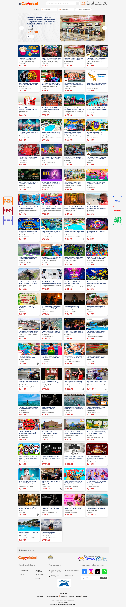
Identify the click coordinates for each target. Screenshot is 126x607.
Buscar (103, 577)
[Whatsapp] (104, 571)
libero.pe (71, 596)
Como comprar (39, 574)
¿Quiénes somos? (23, 570)
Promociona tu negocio (39, 577)
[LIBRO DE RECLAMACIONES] (64, 583)
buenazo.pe (86, 596)
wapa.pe (78, 596)
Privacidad (21, 574)
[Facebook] (84, 571)
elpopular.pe (64, 596)
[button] (61, 41)
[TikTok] (97, 571)
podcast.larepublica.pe (52, 596)
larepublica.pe (40, 596)
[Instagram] (91, 571)
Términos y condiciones (39, 571)
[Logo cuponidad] (28, 3)
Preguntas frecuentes (24, 577)
